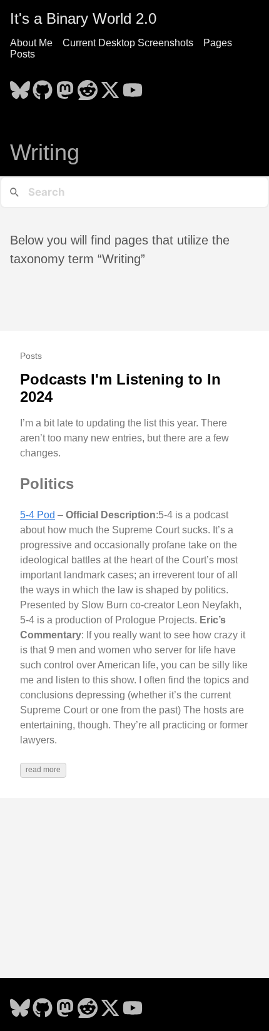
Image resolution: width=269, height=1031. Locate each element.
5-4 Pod (37, 515)
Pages (217, 43)
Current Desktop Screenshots (128, 43)
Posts (22, 54)
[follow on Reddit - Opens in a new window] (88, 86)
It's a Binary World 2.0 (83, 18)
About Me (31, 43)
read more (43, 769)
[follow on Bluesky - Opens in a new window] (20, 86)
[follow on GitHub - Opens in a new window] (43, 86)
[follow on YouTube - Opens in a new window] (133, 86)
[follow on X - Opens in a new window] (110, 86)
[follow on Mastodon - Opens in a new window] (65, 86)
